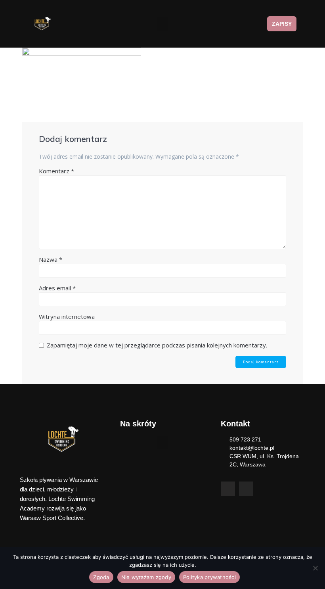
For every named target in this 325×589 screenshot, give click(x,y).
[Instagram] (246, 489)
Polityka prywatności (209, 577)
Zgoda (101, 577)
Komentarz (56, 171)
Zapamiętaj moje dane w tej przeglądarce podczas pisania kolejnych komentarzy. (157, 345)
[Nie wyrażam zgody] (315, 568)
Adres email (57, 288)
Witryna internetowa (67, 316)
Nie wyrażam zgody (146, 577)
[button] (162, 24)
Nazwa (50, 259)
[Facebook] (228, 489)
